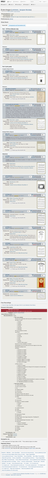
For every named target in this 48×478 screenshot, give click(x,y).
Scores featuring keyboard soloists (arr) (10, 466)
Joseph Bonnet (13, 247)
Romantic (15, 434)
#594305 (7, 177)
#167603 (7, 157)
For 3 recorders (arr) (34, 463)
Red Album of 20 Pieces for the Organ (17, 280)
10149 (23, 260)
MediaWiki (8, 474)
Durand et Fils (15, 144)
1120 (22, 276)
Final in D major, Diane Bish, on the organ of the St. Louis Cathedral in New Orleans (18, 305)
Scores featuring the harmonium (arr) (35, 466)
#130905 (7, 105)
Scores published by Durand (7, 456)
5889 (23, 72)
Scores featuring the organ (24, 16)
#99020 (7, 195)
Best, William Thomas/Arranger (8, 459)
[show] (11, 19)
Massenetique (34, 260)
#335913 (7, 228)
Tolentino (34, 244)
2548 (22, 157)
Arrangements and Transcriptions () (17, 25)
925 (22, 177)
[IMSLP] (3, 1)
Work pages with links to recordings (9, 461)
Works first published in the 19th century (10, 470)
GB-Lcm (39, 88)
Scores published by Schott (40, 452)
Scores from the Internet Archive (27, 452)
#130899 (7, 50)
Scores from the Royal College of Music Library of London (13, 454)
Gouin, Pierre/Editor (16, 452)
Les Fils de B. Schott (17, 232)
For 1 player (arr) (5, 468)
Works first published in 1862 (27, 468)
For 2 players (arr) (41, 465)
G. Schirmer (16, 250)
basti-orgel (34, 291)
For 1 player (26, 463)
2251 (22, 291)
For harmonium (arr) (23, 466)
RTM (35, 276)
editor (35, 32)
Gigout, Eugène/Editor (30, 454)
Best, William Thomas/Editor (38, 456)
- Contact (17, 35)
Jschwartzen (33, 135)
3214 (22, 195)
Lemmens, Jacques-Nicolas (21, 10)
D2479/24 (32, 97)
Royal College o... (32, 90)
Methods (12, 16)
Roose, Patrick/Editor (18, 456)
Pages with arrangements (15, 468)
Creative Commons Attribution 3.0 (16, 295)
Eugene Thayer (13, 262)
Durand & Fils (7, 448)
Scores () (4, 25)
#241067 (7, 260)
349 (22, 228)
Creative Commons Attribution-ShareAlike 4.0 (19, 37)
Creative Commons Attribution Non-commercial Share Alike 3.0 (22, 166)
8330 (23, 32)
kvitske (34, 195)
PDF (33, 31)
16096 (22, 50)
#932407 (7, 90)
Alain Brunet (12, 181)
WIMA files (8, 452)
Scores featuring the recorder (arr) (17, 465)
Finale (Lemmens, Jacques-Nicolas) (14, 11)
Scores (18, 461)
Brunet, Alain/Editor (28, 456)
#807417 (7, 32)
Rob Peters (34, 211)
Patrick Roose (12, 163)
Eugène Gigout (13, 142)
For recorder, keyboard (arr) (31, 465)
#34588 (7, 244)
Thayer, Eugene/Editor (40, 457)
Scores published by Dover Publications (38, 459)
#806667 (7, 72)
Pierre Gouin (12, 35)
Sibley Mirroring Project (23, 235)
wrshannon (33, 157)
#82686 (7, 276)
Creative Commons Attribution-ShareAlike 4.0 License (23, 473)
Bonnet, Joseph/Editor (16, 457)
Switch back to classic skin (16, 474)
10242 (22, 105)
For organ (17, 16)
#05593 (7, 135)
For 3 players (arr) (5, 465)
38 (21, 90)
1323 (22, 244)
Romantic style (37, 461)
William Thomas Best (14, 198)
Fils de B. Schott (16, 94)
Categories (3, 452)
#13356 (7, 291)
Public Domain (13, 95)
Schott (14, 199)
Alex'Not (34, 177)
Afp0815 (34, 228)
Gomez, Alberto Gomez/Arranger (22, 459)
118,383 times (43, 473)
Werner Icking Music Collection (27, 59)
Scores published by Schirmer (28, 457)
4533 (22, 135)
